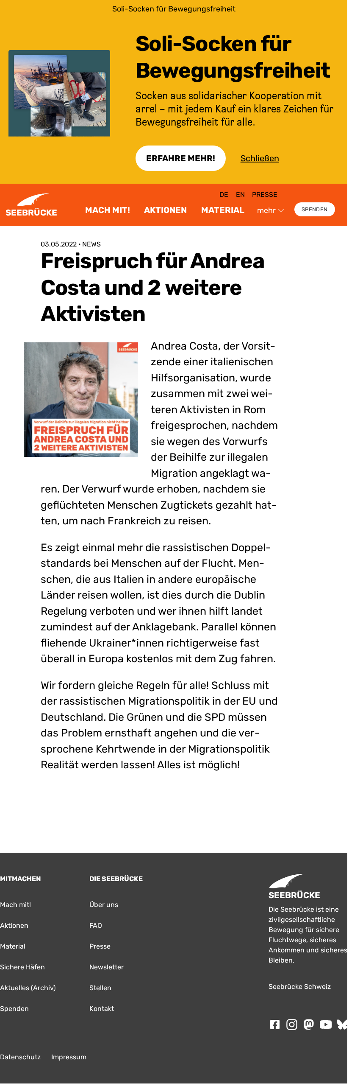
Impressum (68, 1057)
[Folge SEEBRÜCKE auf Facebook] (275, 1024)
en (240, 194)
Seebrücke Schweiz (300, 987)
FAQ (95, 925)
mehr (266, 210)
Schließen (260, 158)
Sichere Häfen (22, 967)
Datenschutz (20, 1057)
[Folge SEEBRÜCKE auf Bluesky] (342, 1024)
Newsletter (106, 967)
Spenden (314, 209)
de (223, 194)
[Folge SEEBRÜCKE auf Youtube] (325, 1024)
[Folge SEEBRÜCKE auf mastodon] (308, 1024)
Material (222, 210)
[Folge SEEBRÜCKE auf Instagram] (291, 1024)
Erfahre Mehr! (180, 158)
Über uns (103, 905)
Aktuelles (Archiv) (27, 988)
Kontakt (101, 1009)
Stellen (100, 988)
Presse (264, 194)
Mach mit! (107, 210)
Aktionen (165, 210)
